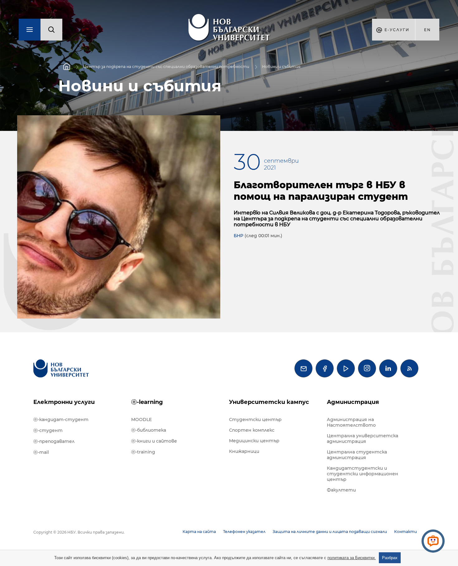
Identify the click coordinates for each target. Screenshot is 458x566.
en (427, 29)
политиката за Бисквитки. (351, 557)
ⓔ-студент (48, 430)
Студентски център (255, 419)
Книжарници (244, 451)
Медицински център (254, 441)
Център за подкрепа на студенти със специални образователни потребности (166, 66)
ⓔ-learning (147, 402)
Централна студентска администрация (357, 454)
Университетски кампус (269, 402)
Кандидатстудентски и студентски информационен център (362, 473)
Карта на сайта (199, 531)
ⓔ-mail (41, 452)
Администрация (353, 402)
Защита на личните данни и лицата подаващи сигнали (330, 531)
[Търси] (51, 30)
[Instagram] (367, 368)
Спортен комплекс (251, 430)
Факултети (341, 490)
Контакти (405, 531)
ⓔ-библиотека (148, 430)
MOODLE (141, 419)
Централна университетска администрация (362, 438)
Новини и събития (281, 66)
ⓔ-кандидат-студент (60, 419)
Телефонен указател (244, 531)
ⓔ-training (143, 452)
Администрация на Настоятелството (351, 422)
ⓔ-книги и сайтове (154, 441)
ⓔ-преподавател (53, 441)
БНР (238, 235)
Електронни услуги (64, 402)
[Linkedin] (388, 368)
